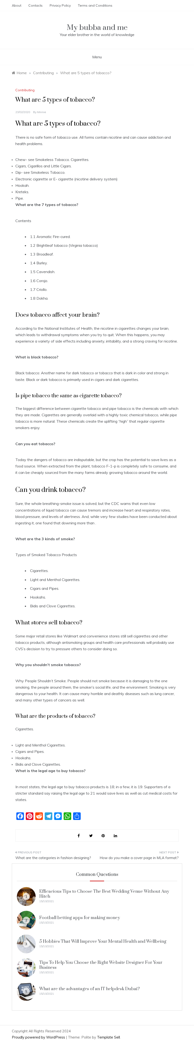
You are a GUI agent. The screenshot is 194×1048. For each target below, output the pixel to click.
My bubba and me (97, 27)
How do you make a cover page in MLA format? (139, 858)
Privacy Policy (60, 5)
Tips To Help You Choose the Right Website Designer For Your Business (100, 965)
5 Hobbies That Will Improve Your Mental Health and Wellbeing (102, 941)
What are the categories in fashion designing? (53, 858)
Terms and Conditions (95, 5)
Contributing (25, 90)
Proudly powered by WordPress (39, 1037)
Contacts (35, 5)
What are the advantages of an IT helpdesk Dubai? (89, 989)
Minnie (41, 112)
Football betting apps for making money (79, 917)
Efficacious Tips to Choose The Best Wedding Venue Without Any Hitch (104, 894)
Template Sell (108, 1037)
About (16, 5)
